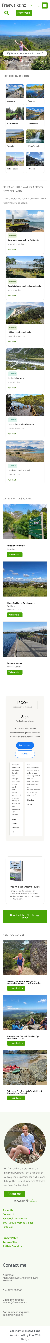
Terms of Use (10, 1242)
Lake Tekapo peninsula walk (19, 470)
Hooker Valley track (16, 378)
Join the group (25, 745)
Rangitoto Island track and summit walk (24, 286)
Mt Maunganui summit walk (19, 332)
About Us (8, 1210)
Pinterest (8, 1227)
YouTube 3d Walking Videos (18, 1223)
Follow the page (25, 754)
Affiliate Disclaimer (13, 1246)
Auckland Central (14, 609)
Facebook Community (15, 1219)
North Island (12, 549)
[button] (45, 5)
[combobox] (25, 53)
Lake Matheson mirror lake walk (21, 424)
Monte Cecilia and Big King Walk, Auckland (21, 604)
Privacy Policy (10, 1238)
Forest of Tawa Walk (16, 545)
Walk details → (13, 249)
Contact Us (9, 1214)
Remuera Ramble (14, 663)
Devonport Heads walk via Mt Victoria (23, 240)
